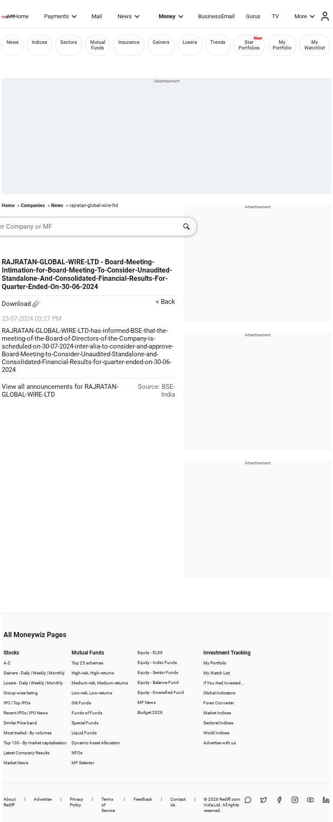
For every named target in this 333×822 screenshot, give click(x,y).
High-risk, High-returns (93, 673)
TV (275, 16)
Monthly (57, 673)
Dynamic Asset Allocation (96, 743)
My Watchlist (314, 45)
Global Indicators (219, 693)
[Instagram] (294, 804)
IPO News (38, 713)
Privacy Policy (76, 802)
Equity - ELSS (150, 652)
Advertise (43, 799)
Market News (15, 763)
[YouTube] (310, 804)
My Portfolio (282, 45)
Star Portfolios (249, 45)
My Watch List (216, 673)
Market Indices (217, 713)
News (125, 16)
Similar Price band (20, 723)
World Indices (216, 733)
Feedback (143, 799)
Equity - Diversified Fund (160, 692)
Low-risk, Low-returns (92, 693)
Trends (217, 42)
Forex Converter (218, 703)
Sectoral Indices (218, 723)
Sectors (68, 42)
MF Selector (83, 763)
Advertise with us (219, 743)
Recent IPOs (14, 713)
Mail (96, 16)
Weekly (39, 673)
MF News (146, 702)
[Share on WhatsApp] (248, 804)
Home (21, 16)
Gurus (253, 16)
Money (167, 16)
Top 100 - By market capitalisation (35, 743)
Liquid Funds (84, 733)
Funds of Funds (87, 713)
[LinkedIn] (326, 804)
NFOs (77, 753)
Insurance (129, 42)
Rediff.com (229, 799)
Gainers (161, 42)
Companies (33, 205)
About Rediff (9, 802)
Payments (56, 16)
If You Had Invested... (224, 683)
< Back (165, 302)
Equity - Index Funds (157, 662)
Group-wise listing (20, 693)
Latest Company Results (26, 753)
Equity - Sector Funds (157, 672)
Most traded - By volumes (27, 733)
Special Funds (85, 723)
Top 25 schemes (87, 663)
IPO (6, 703)
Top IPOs (21, 703)
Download (17, 304)
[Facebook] (279, 804)
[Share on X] (263, 804)
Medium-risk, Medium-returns (100, 683)
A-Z (6, 663)
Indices (39, 42)
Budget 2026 (150, 712)
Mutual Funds (97, 45)
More (300, 16)
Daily (25, 673)
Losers (190, 42)
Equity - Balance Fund (158, 682)
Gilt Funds (81, 703)
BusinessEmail (216, 16)
